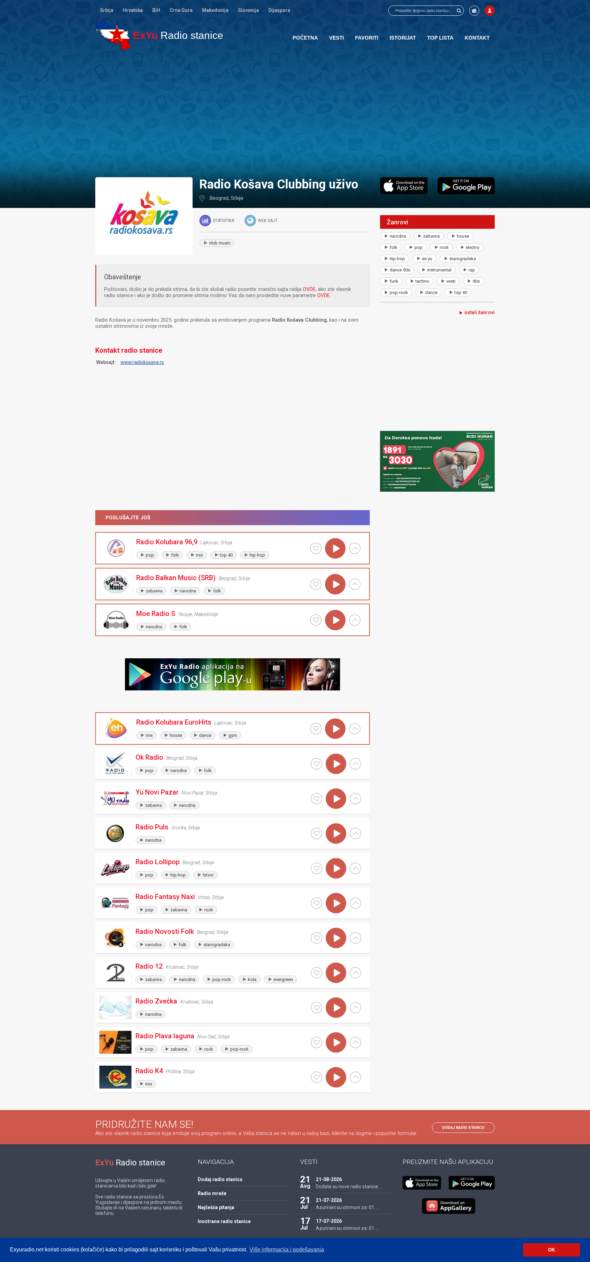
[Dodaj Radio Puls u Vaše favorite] (316, 833)
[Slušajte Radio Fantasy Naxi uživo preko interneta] (336, 903)
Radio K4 (149, 1071)
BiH (156, 10)
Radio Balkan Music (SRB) (176, 578)
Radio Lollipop (158, 862)
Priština (173, 1071)
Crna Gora (181, 10)
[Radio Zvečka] (115, 1007)
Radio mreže (212, 1193)
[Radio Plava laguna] (115, 1042)
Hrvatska (133, 10)
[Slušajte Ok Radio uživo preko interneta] (336, 764)
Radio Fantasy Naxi (165, 897)
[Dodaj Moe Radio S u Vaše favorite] (316, 620)
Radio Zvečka (156, 1001)
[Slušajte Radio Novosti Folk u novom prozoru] (355, 938)
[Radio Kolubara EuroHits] (116, 728)
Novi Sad (206, 1036)
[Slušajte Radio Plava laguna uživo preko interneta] (336, 1042)
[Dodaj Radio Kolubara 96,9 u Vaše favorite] (316, 548)
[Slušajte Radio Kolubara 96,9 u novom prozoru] (355, 548)
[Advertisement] (295, 113)
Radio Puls (152, 827)
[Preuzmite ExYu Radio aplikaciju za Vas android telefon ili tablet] (466, 185)
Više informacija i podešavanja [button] (287, 1249)
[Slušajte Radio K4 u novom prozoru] (355, 1077)
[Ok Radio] (115, 764)
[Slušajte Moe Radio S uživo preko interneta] (335, 620)
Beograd (219, 198)
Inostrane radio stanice (224, 1221)
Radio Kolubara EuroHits (173, 722)
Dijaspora (279, 10)
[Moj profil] (489, 10)
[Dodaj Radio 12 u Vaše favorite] (316, 973)
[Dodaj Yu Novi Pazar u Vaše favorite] (316, 798)
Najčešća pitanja (216, 1207)
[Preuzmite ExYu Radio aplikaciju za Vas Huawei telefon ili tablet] (448, 1206)
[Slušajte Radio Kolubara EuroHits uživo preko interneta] (335, 728)
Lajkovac (209, 542)
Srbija (106, 10)
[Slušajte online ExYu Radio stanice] (112, 35)
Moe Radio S (155, 613)
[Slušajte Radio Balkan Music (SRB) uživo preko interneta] (335, 584)
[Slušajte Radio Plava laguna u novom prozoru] (355, 1042)
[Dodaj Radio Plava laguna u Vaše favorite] (316, 1042)
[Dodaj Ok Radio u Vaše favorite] (316, 764)
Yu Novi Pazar (157, 792)
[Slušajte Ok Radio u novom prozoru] (355, 764)
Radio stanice (178, 35)
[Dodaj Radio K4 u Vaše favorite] (316, 1077)
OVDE (309, 289)
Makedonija (215, 10)
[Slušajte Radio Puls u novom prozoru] (355, 833)
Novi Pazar (192, 793)
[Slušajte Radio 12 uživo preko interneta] (336, 973)
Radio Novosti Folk (165, 931)
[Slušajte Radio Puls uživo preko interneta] (336, 833)
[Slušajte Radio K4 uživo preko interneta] (336, 1077)
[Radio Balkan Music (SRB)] (116, 584)
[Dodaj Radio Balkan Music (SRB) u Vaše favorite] (316, 584)
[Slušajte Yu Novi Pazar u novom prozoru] (355, 798)
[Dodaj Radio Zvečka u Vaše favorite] (316, 1007)
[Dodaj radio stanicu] (474, 10)
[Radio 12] (115, 972)
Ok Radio (149, 757)
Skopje (185, 614)
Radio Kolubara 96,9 (166, 542)
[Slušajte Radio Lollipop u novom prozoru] (355, 868)
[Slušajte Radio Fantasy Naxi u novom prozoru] (355, 903)
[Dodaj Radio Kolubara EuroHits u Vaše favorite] (316, 728)
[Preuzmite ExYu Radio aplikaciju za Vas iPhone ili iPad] (404, 185)
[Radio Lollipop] (115, 868)
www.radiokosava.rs (142, 362)
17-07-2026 (329, 1221)
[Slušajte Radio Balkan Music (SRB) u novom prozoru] (355, 584)
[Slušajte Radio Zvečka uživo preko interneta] (336, 1007)
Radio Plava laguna (165, 1036)
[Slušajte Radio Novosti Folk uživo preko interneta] (336, 938)
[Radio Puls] (115, 833)
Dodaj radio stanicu (463, 1127)
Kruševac (175, 967)
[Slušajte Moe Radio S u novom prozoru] (355, 620)
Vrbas (204, 897)
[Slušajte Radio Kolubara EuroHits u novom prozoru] (355, 728)
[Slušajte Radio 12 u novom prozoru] (355, 973)
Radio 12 (149, 966)
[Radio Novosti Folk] (115, 938)
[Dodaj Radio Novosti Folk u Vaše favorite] (316, 938)
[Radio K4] (115, 1077)
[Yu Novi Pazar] (115, 798)
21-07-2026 (329, 1200)
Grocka (178, 827)
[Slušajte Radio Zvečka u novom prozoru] (355, 1007)
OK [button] (551, 1249)
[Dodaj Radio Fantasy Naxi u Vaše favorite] (316, 903)
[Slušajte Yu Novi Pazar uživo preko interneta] (336, 798)
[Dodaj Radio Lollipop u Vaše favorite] (316, 868)
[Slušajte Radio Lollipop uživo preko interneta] (336, 868)
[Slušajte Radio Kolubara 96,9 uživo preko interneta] (335, 548)
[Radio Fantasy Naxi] (115, 903)
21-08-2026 (329, 1179)
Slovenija (248, 10)
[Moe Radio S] (116, 620)
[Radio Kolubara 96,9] (116, 548)
